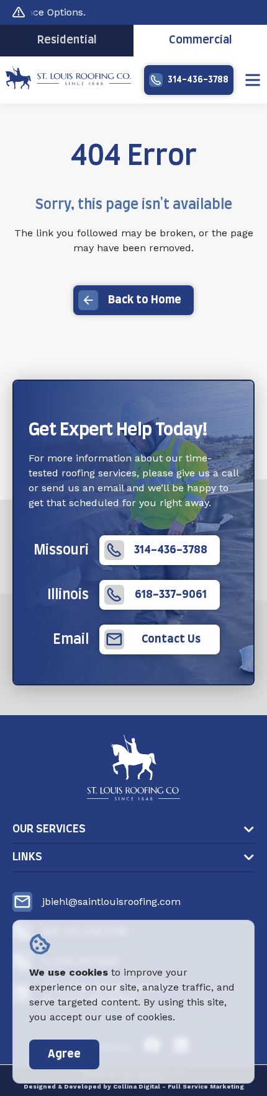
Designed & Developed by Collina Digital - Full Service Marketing (134, 1086)
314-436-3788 (198, 80)
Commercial (200, 40)
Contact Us (171, 639)
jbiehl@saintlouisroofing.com (111, 901)
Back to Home (144, 300)
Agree (64, 1054)
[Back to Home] (133, 768)
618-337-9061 (171, 594)
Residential (67, 40)
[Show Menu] (252, 80)
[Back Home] (68, 86)
